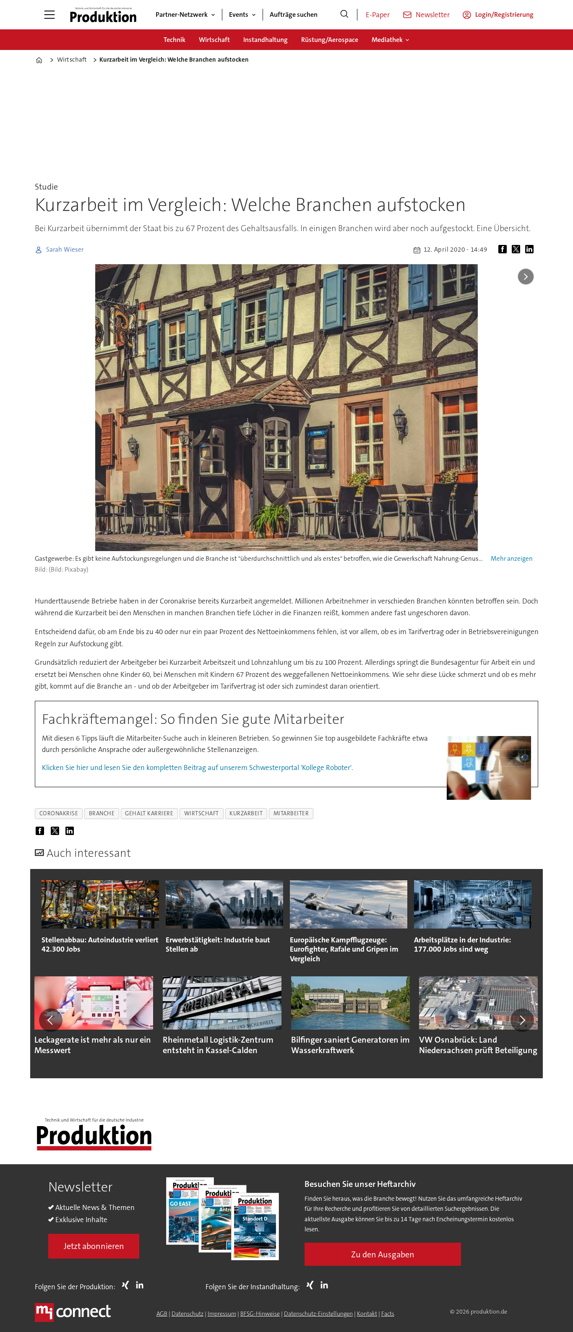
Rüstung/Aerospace (329, 39)
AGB (161, 1313)
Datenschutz (187, 1313)
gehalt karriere (149, 813)
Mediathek (387, 39)
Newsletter (433, 14)
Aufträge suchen (294, 14)
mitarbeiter (291, 813)
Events (238, 14)
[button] (51, 1020)
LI (141, 1285)
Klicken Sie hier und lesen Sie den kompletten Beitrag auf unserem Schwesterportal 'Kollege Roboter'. (197, 767)
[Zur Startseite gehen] (103, 14)
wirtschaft (201, 813)
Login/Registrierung (504, 14)
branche (102, 813)
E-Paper (378, 14)
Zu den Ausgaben (382, 1254)
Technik (174, 39)
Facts (387, 1313)
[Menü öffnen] (49, 14)
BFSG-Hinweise (260, 1313)
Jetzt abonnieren (94, 1246)
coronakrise (58, 813)
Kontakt (367, 1313)
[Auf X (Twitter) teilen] (517, 250)
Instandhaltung (265, 39)
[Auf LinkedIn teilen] (531, 250)
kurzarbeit (246, 813)
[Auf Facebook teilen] (504, 250)
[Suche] (344, 14)
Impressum (222, 1313)
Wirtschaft (214, 39)
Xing (127, 1285)
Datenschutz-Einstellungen (318, 1313)
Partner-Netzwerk (182, 14)
